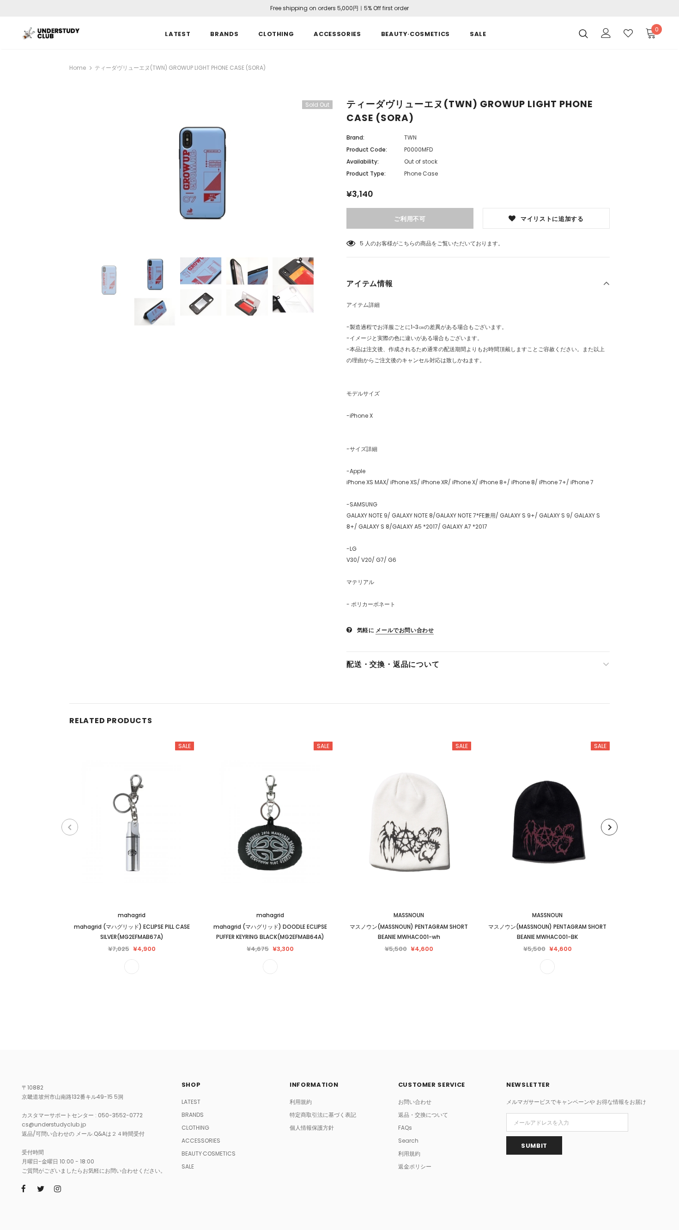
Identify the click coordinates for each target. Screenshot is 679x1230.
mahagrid (132, 915)
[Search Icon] (583, 33)
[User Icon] (606, 33)
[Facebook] (23, 1188)
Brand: (355, 137)
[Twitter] (40, 1188)
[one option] (132, 967)
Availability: (362, 161)
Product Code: (366, 149)
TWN (410, 137)
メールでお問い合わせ (405, 630)
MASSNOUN (409, 915)
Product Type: (366, 173)
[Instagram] (57, 1188)
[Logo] (50, 32)
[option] (201, 172)
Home (77, 68)
